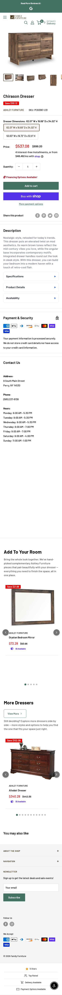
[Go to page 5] (36, 684)
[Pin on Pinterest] (43, 215)
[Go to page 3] (31, 684)
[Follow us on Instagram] (12, 924)
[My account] (32, 22)
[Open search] (26, 22)
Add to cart (31, 185)
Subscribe (14, 897)
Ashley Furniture (13, 110)
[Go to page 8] (36, 815)
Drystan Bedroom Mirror (22, 637)
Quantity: (8, 166)
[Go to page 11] (45, 815)
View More (13, 713)
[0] (39, 23)
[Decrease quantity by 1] (19, 166)
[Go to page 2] (28, 684)
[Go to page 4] (34, 684)
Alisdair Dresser (17, 790)
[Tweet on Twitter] (50, 215)
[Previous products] (5, 632)
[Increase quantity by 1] (36, 166)
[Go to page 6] (31, 815)
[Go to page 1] (25, 684)
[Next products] (56, 632)
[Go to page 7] (34, 815)
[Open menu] (5, 17)
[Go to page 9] (39, 815)
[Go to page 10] (42, 815)
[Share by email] (56, 215)
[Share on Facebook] (37, 215)
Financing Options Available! (21, 177)
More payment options (31, 203)
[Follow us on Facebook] (5, 924)
